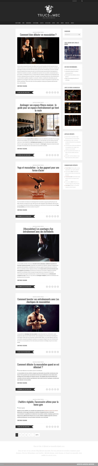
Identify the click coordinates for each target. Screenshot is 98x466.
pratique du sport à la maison (51, 410)
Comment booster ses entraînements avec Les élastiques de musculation (38, 300)
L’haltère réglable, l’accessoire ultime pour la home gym (38, 403)
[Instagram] (81, 27)
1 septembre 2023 (20, 286)
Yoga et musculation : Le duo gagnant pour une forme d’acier (38, 169)
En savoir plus (91, 464)
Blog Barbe (75, 78)
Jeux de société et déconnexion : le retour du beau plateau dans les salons (72, 152)
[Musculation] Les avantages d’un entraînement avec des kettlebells (38, 230)
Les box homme (35, 22)
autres (53, 22)
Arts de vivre (47, 22)
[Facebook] (77, 27)
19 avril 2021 (19, 426)
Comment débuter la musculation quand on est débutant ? (38, 366)
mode (23, 22)
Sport (58, 22)
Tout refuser (85, 464)
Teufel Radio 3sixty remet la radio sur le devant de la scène (72, 173)
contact (72, 22)
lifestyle (41, 22)
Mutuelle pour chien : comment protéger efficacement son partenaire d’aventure (72, 142)
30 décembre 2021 (20, 389)
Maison (62, 22)
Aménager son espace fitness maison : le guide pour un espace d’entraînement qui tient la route (38, 107)
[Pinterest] (79, 27)
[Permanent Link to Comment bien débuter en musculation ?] (38, 63)
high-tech (67, 22)
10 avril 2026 (20, 92)
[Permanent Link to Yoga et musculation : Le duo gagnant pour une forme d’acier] (38, 199)
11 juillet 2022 (20, 352)
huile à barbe (76, 69)
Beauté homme (18, 22)
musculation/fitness (38, 32)
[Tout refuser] (96, 464)
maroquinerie (28, 22)
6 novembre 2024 (20, 216)
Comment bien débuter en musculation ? (38, 34)
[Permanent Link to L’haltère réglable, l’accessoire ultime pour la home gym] (21, 408)
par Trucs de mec (26, 92)
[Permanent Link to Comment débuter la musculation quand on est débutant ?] (30, 370)
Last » (37, 434)
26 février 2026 (20, 155)
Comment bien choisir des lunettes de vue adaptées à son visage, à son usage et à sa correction (73, 147)
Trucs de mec (68, 171)
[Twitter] (75, 27)
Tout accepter (79, 464)
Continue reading (22, 86)
